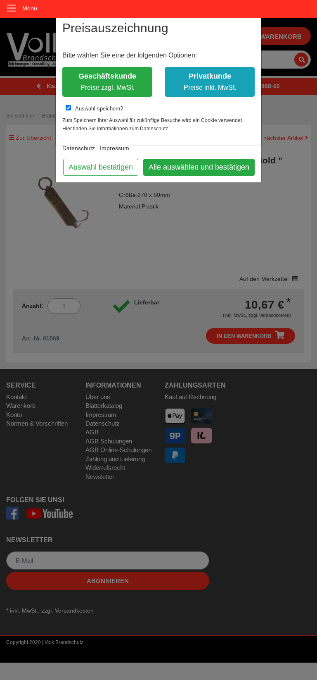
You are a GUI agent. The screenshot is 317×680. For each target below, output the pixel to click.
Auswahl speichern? (99, 108)
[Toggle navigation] (11, 8)
